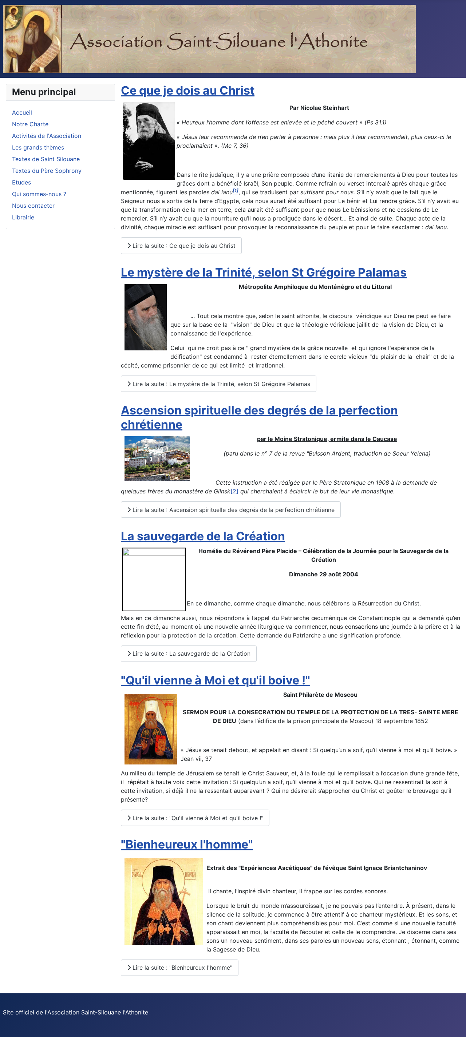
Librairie (23, 217)
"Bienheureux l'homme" (187, 844)
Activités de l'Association (46, 135)
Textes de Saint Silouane (46, 159)
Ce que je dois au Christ (187, 90)
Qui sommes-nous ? (39, 194)
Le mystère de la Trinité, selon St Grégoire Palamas (264, 272)
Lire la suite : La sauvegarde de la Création (190, 653)
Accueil (22, 112)
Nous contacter (33, 205)
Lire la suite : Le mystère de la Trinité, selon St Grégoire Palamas (220, 384)
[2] (234, 491)
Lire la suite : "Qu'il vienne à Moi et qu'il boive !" (197, 818)
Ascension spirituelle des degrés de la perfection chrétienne (259, 417)
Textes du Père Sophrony (47, 170)
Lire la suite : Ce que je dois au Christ (183, 245)
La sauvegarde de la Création (203, 536)
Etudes (21, 182)
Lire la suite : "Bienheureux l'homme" (181, 967)
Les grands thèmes (38, 147)
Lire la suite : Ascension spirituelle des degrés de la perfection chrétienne (233, 509)
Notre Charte (30, 124)
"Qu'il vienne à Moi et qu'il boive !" (215, 680)
